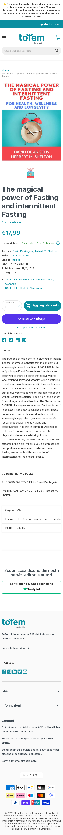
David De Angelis (23, 251)
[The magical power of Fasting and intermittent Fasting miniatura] (30, 173)
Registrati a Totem (49, 24)
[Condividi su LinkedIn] (17, 340)
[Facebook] (3, 671)
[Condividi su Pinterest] (24, 340)
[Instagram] (8, 671)
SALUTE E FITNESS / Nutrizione (24, 288)
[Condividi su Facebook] (4, 340)
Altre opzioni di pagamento (31, 327)
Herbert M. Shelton (45, 251)
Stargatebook (12, 222)
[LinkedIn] (14, 671)
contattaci (35, 754)
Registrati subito (30, 738)
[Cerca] (56, 51)
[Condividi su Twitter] (11, 340)
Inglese (16, 259)
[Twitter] (19, 671)
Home (5, 70)
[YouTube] (24, 671)
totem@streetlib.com (24, 760)
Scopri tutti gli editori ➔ (15, 648)
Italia (30, 775)
